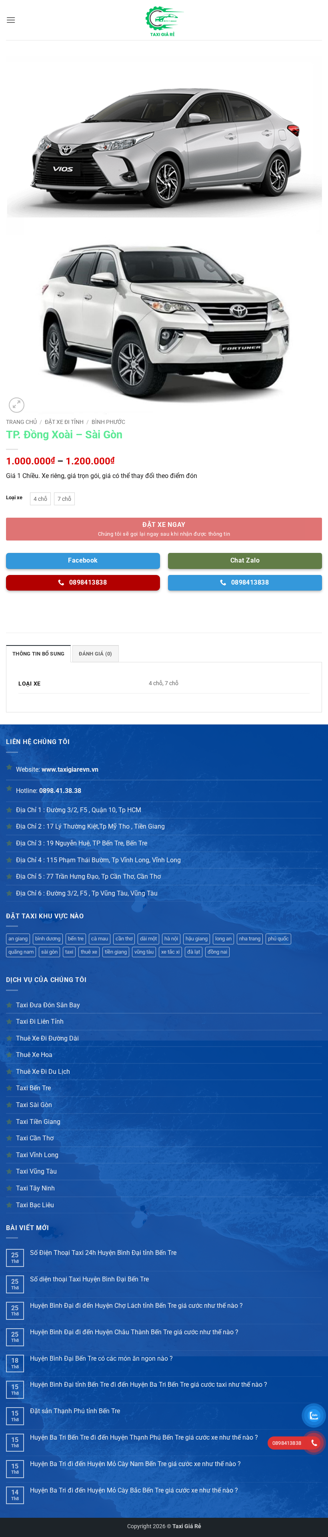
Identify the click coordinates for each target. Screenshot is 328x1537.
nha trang (249, 939)
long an (223, 939)
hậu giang (197, 939)
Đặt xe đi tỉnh (64, 422)
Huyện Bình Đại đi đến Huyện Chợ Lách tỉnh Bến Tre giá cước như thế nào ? (136, 1305)
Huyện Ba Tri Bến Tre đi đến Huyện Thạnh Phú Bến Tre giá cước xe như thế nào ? (144, 1437)
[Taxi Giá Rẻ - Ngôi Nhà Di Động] (164, 20)
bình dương (47, 939)
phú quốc (278, 939)
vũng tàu (144, 952)
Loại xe (14, 497)
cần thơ (124, 939)
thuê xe (89, 952)
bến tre (76, 939)
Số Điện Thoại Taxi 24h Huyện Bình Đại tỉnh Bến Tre (103, 1253)
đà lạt (193, 952)
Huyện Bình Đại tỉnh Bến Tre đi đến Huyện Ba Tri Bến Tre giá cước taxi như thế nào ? (148, 1384)
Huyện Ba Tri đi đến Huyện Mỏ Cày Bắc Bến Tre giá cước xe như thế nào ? (134, 1490)
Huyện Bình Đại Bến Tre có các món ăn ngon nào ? (101, 1358)
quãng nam (21, 952)
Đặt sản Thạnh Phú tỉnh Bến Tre (75, 1411)
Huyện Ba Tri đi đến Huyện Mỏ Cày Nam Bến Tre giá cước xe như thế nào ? (135, 1464)
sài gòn (49, 952)
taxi (69, 952)
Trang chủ (21, 422)
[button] (11, 20)
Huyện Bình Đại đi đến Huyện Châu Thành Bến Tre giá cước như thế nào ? (134, 1332)
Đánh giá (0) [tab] (95, 654)
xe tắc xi (170, 952)
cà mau (99, 939)
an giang (18, 939)
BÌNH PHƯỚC (108, 422)
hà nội (171, 939)
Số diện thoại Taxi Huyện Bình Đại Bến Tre (89, 1279)
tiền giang (116, 952)
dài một (148, 939)
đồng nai (217, 952)
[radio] (40, 499)
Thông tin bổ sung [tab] (38, 654)
